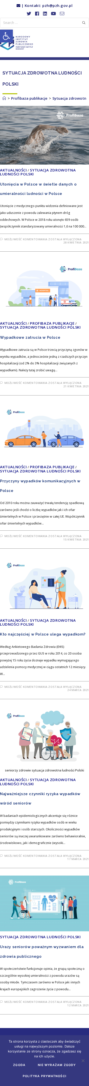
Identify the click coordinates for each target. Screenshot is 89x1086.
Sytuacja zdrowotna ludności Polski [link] (38, 172)
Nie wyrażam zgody (57, 1065)
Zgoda (19, 1065)
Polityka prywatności (44, 1076)
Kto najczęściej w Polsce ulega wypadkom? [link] (43, 634)
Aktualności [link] (13, 170)
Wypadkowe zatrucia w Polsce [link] (30, 337)
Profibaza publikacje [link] (52, 323)
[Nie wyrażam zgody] (82, 1060)
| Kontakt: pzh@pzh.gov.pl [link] (46, 5)
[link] (6, 36)
